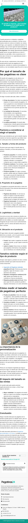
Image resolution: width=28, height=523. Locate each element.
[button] (23, 3)
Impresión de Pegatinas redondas (13, 267)
